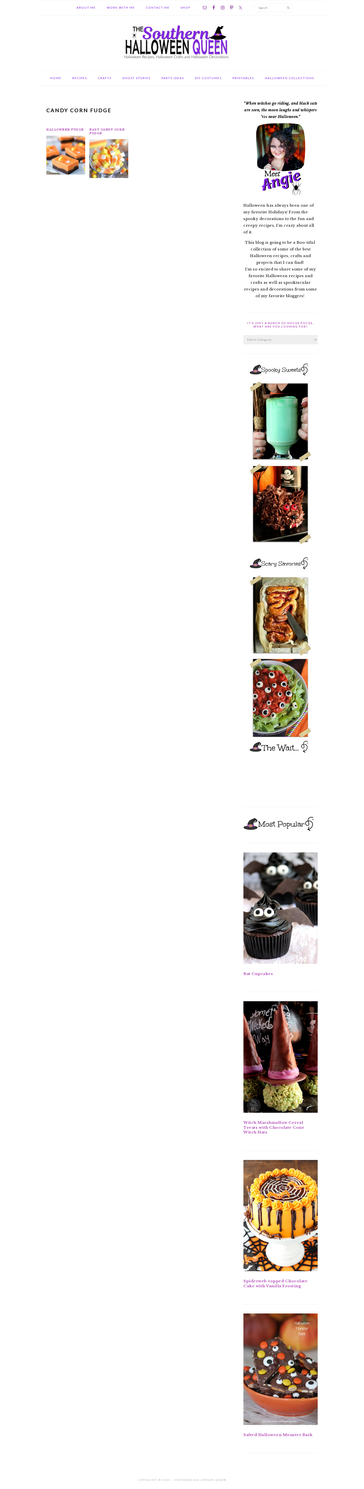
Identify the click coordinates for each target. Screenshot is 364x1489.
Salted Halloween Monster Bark (278, 1434)
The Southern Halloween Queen (182, 41)
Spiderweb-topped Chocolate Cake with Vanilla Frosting (275, 1283)
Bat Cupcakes (258, 973)
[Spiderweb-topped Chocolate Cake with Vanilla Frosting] (280, 1216)
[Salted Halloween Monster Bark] (280, 1370)
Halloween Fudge (65, 129)
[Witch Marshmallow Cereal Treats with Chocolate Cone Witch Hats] (280, 1058)
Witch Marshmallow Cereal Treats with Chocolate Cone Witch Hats (273, 1127)
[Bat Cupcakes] (280, 909)
